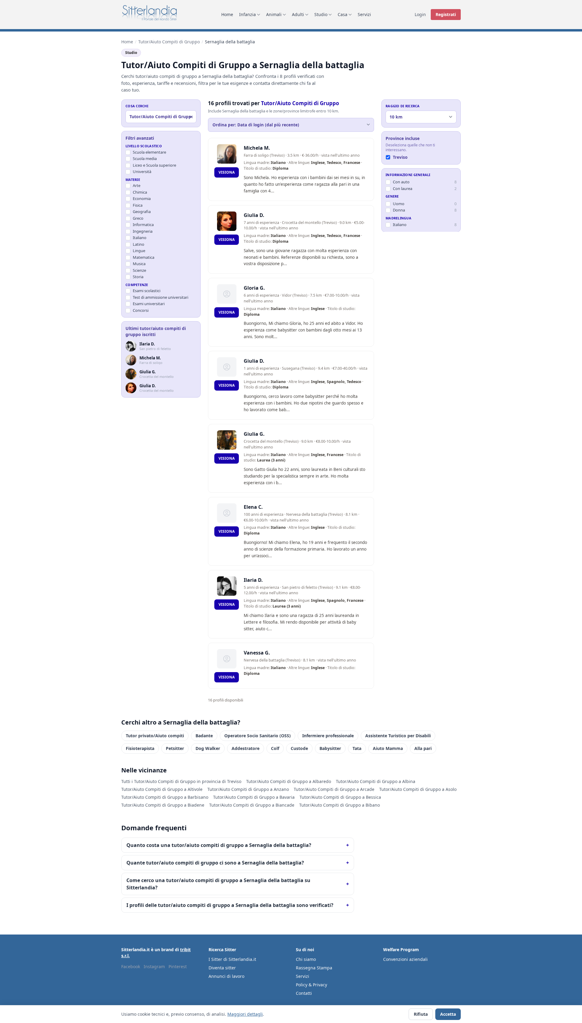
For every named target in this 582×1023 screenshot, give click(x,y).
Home (227, 14)
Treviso (400, 157)
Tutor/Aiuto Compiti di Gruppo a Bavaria (254, 797)
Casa (342, 14)
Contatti (304, 993)
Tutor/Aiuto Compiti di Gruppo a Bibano (339, 805)
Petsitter (175, 748)
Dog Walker (208, 748)
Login (420, 14)
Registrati (446, 14)
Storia (138, 276)
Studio (320, 14)
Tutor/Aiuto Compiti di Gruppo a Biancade (251, 805)
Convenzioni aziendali (405, 959)
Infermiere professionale (328, 735)
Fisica (137, 205)
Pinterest (178, 966)
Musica (139, 263)
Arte (136, 185)
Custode (299, 748)
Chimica (140, 192)
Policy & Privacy (311, 985)
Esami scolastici (146, 290)
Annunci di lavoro (226, 976)
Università (142, 171)
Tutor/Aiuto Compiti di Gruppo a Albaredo (288, 781)
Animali (274, 14)
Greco (138, 218)
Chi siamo (306, 959)
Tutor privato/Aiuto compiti (155, 735)
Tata (357, 748)
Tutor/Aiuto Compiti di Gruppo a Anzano (248, 789)
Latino (138, 244)
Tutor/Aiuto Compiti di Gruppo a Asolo (418, 789)
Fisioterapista (140, 748)
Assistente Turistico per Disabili (398, 735)
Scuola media (145, 158)
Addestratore (245, 748)
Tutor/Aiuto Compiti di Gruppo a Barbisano (164, 797)
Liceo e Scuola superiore (154, 165)
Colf (275, 748)
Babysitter (330, 748)
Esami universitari (149, 303)
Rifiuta (421, 1014)
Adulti (298, 14)
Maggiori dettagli (245, 1014)
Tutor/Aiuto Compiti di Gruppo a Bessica (340, 797)
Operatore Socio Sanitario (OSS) (257, 735)
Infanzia (247, 14)
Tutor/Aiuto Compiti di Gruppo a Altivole (161, 789)
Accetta (448, 1014)
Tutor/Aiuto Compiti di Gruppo (169, 42)
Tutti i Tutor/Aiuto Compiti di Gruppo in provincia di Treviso (181, 781)
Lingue (139, 250)
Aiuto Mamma (388, 748)
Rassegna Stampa (314, 968)
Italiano (139, 237)
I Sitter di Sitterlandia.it (232, 959)
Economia (142, 198)
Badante (204, 735)
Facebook (130, 966)
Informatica (143, 224)
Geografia (142, 211)
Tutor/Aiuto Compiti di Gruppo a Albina (375, 781)
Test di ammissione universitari (160, 297)
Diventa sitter (222, 968)
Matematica (143, 257)
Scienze (139, 270)
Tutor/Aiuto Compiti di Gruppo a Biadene (162, 805)
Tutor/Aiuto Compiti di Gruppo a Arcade (334, 789)
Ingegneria (142, 231)
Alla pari (423, 748)
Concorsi (141, 310)
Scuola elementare (149, 152)
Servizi (364, 14)
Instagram (154, 966)
